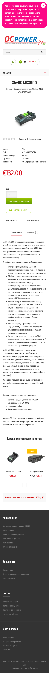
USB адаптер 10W (36, 472)
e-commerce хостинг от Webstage (24, 668)
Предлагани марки (10, 602)
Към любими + (11, 220)
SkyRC (24, 149)
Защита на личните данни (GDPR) (16, 526)
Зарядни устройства (22, 89)
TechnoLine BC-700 (13, 472)
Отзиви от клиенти (10, 547)
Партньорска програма (12, 610)
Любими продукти (10, 645)
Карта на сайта (9, 578)
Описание (16, 232)
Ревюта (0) (32, 232)
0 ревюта (22, 139)
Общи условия (8, 530)
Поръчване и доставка (12, 539)
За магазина (8, 543)
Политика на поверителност (14, 534)
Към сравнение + (33, 220)
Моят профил (8, 637)
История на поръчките (12, 641)
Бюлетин (6, 650)
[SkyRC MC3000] (24, 117)
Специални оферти (10, 614)
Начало (9, 89)
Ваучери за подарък (11, 606)
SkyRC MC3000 (25, 92)
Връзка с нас (8, 570)
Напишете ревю (35, 139)
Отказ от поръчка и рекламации (16, 574)
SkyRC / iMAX (37, 89)
